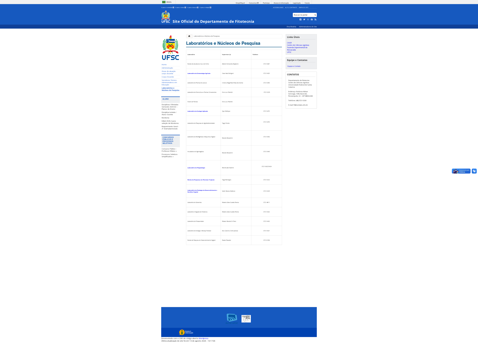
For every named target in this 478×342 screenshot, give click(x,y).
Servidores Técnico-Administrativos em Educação (169, 82)
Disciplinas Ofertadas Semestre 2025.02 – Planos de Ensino (170, 106)
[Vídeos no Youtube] (308, 20)
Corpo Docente (168, 77)
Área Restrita (292, 27)
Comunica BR (254, 3)
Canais (307, 3)
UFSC (289, 52)
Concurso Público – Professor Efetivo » (169, 150)
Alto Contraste (291, 7)
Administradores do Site (308, 27)
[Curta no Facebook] (301, 20)
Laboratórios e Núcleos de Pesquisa (170, 89)
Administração (167, 68)
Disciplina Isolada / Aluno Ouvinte (169, 113)
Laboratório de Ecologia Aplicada (197, 111)
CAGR (289, 43)
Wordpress (203, 338)
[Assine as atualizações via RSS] (316, 20)
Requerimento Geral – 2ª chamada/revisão (170, 127)
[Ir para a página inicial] (188, 36)
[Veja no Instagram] (312, 20)
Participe (266, 3)
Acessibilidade (278, 7)
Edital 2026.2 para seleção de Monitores (170, 122)
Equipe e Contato (294, 66)
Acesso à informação (281, 3)
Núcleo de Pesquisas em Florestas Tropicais (200, 180)
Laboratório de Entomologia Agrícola (198, 73)
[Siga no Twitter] (304, 20)
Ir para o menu (180, 7)
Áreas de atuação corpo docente (169, 72)
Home (164, 64)
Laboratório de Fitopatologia (196, 168)
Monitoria (165, 118)
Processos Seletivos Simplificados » (170, 155)
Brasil (169, 2)
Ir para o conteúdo (167, 7)
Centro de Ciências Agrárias (298, 45)
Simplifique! (240, 3)
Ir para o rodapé (205, 7)
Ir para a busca (192, 7)
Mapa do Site (303, 7)
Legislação (297, 3)
